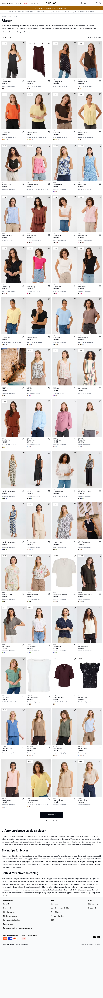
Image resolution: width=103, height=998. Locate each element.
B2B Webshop (93, 904)
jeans (24, 862)
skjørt (30, 859)
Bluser (15, 16)
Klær (9, 16)
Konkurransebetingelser (11, 920)
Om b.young (55, 904)
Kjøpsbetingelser (9, 912)
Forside (4, 16)
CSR (52, 920)
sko (33, 862)
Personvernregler (8, 944)
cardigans (8, 867)
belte (75, 862)
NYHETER (5, 3)
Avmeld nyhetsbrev (57, 916)
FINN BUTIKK (34, 3)
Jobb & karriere (56, 912)
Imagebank (92, 908)
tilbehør (58, 862)
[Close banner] (99, 8)
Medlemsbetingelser (10, 916)
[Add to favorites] (23, 43)
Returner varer (8, 924)
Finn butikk (7, 908)
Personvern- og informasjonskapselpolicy (17, 928)
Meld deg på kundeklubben (60, 908)
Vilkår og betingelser (21, 944)
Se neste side (51, 815)
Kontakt (6, 904)
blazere (18, 867)
